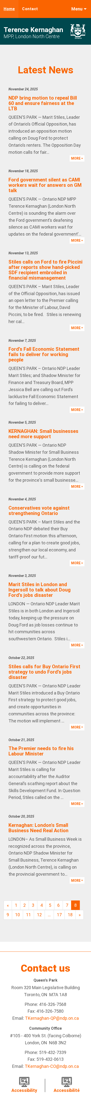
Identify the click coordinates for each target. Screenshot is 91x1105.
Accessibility (24, 1090)
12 (39, 914)
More (76, 158)
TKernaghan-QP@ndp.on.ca (52, 1018)
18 (70, 914)
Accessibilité (67, 1090)
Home (9, 9)
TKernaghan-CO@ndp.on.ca (52, 1066)
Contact (30, 9)
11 (28, 914)
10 (17, 914)
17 (59, 914)
